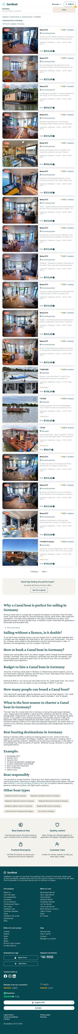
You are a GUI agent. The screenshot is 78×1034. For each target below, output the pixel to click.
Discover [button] (55, 4)
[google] (44, 984)
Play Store (22, 963)
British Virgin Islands (12, 943)
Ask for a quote (39, 590)
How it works (45, 934)
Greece (6, 934)
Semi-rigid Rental (47, 895)
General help (45, 931)
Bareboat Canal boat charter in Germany (19, 801)
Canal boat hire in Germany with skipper (19, 811)
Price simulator (10, 902)
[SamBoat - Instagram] (10, 976)
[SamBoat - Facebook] (5, 976)
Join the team (9, 895)
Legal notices (9, 1015)
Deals (42, 914)
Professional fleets (11, 904)
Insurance (7, 899)
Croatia (7, 931)
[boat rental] (10, 3)
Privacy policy (45, 1015)
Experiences (8, 918)
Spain (6, 936)
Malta (6, 941)
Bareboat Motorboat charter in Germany (53, 801)
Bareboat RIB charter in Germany (48, 806)
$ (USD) (38, 1008)
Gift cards (8, 906)
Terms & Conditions (11, 1017)
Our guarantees (10, 897)
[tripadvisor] (9, 993)
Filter (69, 9)
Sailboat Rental (46, 899)
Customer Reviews (11, 911)
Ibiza (6, 939)
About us (7, 892)
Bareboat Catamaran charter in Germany (45, 796)
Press (6, 914)
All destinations (10, 946)
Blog (5, 921)
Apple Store (22, 957)
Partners (43, 1017)
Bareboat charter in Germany (15, 796)
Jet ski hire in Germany (46, 811)
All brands (44, 916)
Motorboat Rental (47, 892)
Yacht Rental (45, 897)
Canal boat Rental (47, 906)
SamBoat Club (9, 909)
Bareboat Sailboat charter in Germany (18, 806)
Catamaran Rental (47, 902)
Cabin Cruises (45, 911)
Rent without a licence (49, 909)
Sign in (71, 4)
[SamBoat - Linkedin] (14, 976)
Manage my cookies (48, 939)
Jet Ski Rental (46, 904)
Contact (43, 936)
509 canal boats (13, 627)
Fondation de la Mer (12, 916)
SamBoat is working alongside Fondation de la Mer (27, 783)
